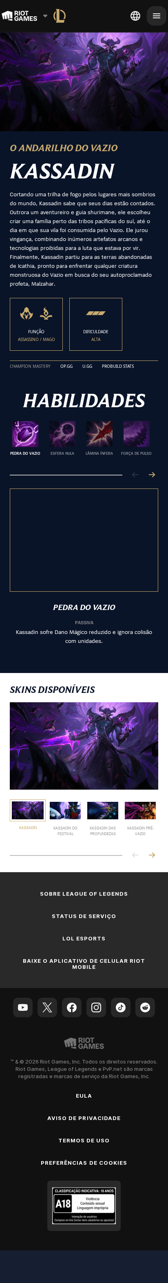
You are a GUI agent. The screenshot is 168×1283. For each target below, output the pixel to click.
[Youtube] (23, 1007)
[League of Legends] (59, 16)
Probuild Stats (118, 366)
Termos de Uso (84, 1140)
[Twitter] (47, 1007)
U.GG (87, 366)
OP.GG (66, 366)
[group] (81, 441)
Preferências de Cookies (84, 1162)
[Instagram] (96, 1007)
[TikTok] (121, 1007)
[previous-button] (135, 475)
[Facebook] (72, 1007)
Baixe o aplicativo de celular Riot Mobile (84, 963)
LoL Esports (84, 938)
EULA (84, 1095)
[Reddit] (145, 1007)
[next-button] (151, 475)
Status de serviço (84, 916)
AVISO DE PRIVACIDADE (84, 1118)
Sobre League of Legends (84, 893)
